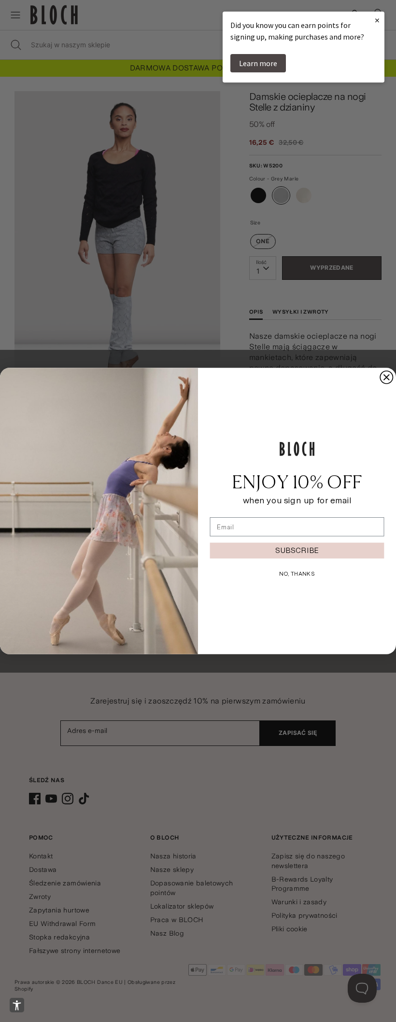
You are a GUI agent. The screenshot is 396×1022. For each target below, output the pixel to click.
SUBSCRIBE (297, 550)
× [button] (377, 20)
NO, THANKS (297, 573)
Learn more (258, 63)
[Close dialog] (386, 377)
